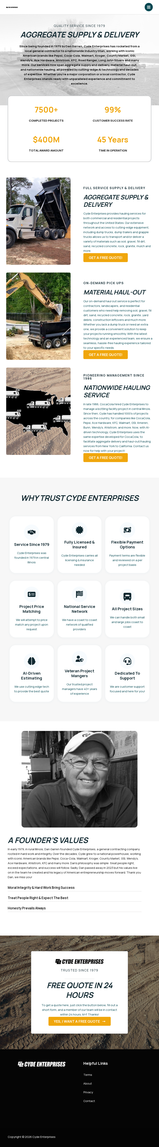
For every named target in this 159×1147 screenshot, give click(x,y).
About (87, 1083)
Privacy (88, 1092)
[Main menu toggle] (149, 7)
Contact (89, 1101)
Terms (87, 1075)
